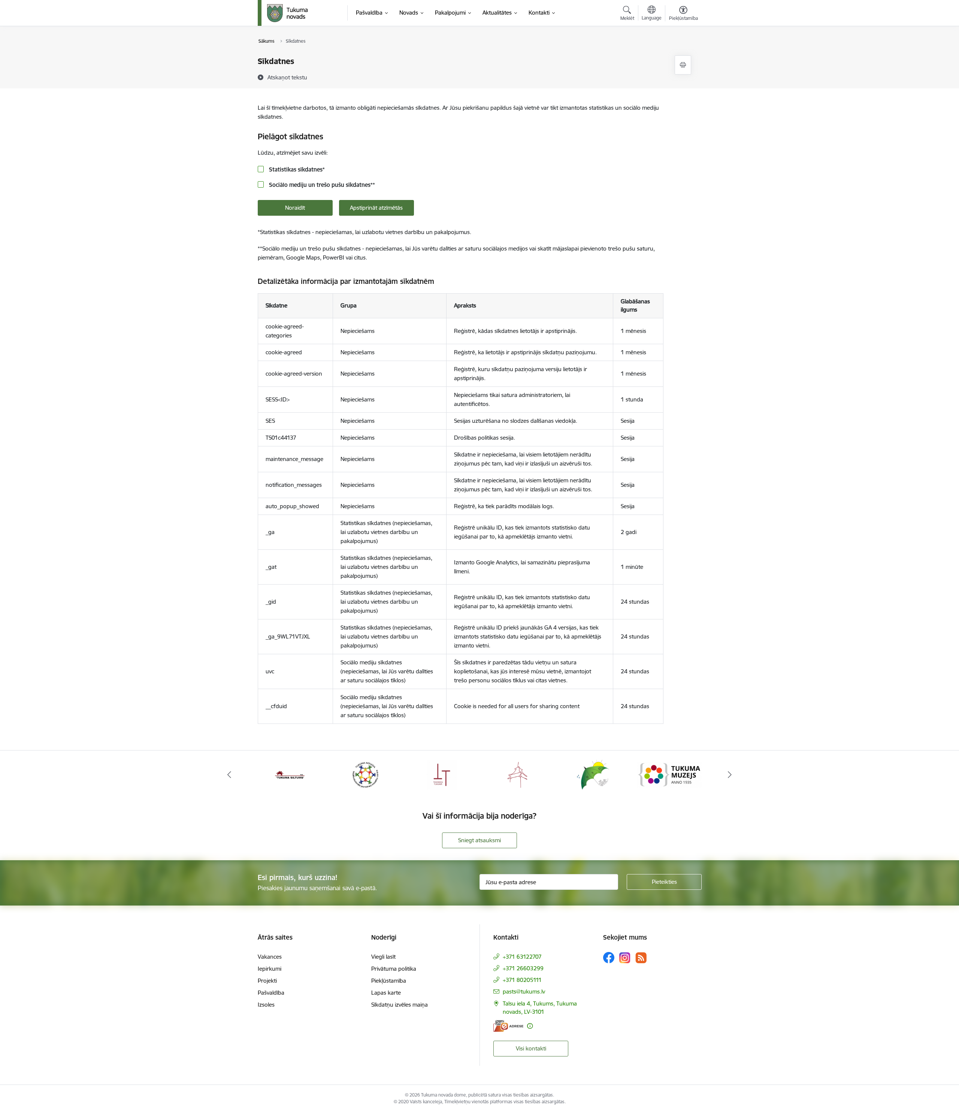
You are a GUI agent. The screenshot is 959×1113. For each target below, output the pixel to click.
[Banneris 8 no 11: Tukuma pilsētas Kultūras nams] (517, 774)
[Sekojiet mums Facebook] (608, 957)
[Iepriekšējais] (229, 775)
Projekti (267, 980)
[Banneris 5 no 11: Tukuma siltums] (290, 774)
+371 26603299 (523, 968)
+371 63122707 (522, 956)
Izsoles (266, 1004)
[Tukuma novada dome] (287, 13)
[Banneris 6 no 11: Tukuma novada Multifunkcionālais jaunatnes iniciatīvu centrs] (366, 774)
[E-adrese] (508, 1026)
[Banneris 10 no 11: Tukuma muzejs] (669, 774)
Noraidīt (295, 207)
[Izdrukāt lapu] (683, 65)
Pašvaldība (271, 992)
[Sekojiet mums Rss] (641, 957)
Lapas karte (386, 992)
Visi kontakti (531, 1048)
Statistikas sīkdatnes (296, 169)
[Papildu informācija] (530, 1026)
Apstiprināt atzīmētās (376, 207)
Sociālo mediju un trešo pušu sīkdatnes (321, 184)
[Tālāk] (730, 775)
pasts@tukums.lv (524, 991)
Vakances (270, 956)
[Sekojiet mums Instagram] (624, 957)
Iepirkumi (269, 968)
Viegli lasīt (383, 956)
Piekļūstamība (388, 980)
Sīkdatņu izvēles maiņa (399, 1004)
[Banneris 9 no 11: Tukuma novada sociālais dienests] (593, 774)
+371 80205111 (522, 979)
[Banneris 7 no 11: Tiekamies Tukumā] (442, 774)
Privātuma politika (393, 968)
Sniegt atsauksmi (479, 840)
